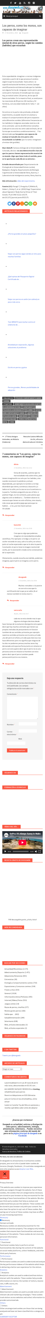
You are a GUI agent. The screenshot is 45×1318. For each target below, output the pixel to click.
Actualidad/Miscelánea (13, 969)
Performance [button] (5, 1256)
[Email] (26, 204)
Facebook (22, 1135)
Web (20, 739)
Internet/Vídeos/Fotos (13, 1000)
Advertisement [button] (6, 1286)
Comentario (12, 694)
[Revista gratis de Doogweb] (22, 891)
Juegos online (10, 1004)
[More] (35, 204)
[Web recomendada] (22, 944)
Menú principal (12, 16)
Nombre (11, 724)
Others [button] (3, 1303)
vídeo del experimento (26, 181)
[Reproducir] (5, 851)
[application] (22, 842)
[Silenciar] (36, 851)
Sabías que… (9, 1014)
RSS (26, 1147)
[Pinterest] (18, 204)
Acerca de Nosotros (9, 1151)
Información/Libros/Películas (16, 997)
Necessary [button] (4, 1217)
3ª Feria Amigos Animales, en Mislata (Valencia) (10, 439)
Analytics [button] (3, 1270)
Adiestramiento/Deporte (14, 972)
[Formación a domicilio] (22, 806)
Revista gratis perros (12, 1011)
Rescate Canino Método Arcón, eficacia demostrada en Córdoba (33, 439)
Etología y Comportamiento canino (28, 398)
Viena (12, 422)
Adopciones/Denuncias (13, 976)
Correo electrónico (12, 733)
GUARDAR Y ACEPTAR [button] (8, 1316)
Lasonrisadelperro (11, 1083)
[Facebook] (14, 204)
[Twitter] (10, 204)
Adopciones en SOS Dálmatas (23, 1095)
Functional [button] (4, 1239)
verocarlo (18, 610)
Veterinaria (8, 1021)
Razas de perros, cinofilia (14, 1007)
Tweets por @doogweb (11, 1055)
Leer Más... (30, 1169)
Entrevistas (9, 979)
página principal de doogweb (25, 1133)
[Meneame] (22, 204)
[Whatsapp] (30, 204)
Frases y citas (9, 990)
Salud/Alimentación (12, 1018)
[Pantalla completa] (40, 851)
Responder (9, 515)
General (6, 401)
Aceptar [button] (23, 1169)
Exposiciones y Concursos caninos (17, 986)
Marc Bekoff (23, 416)
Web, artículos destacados (14, 1025)
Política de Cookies (23, 1151)
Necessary (6, 1220)
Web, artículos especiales (14, 1028)
